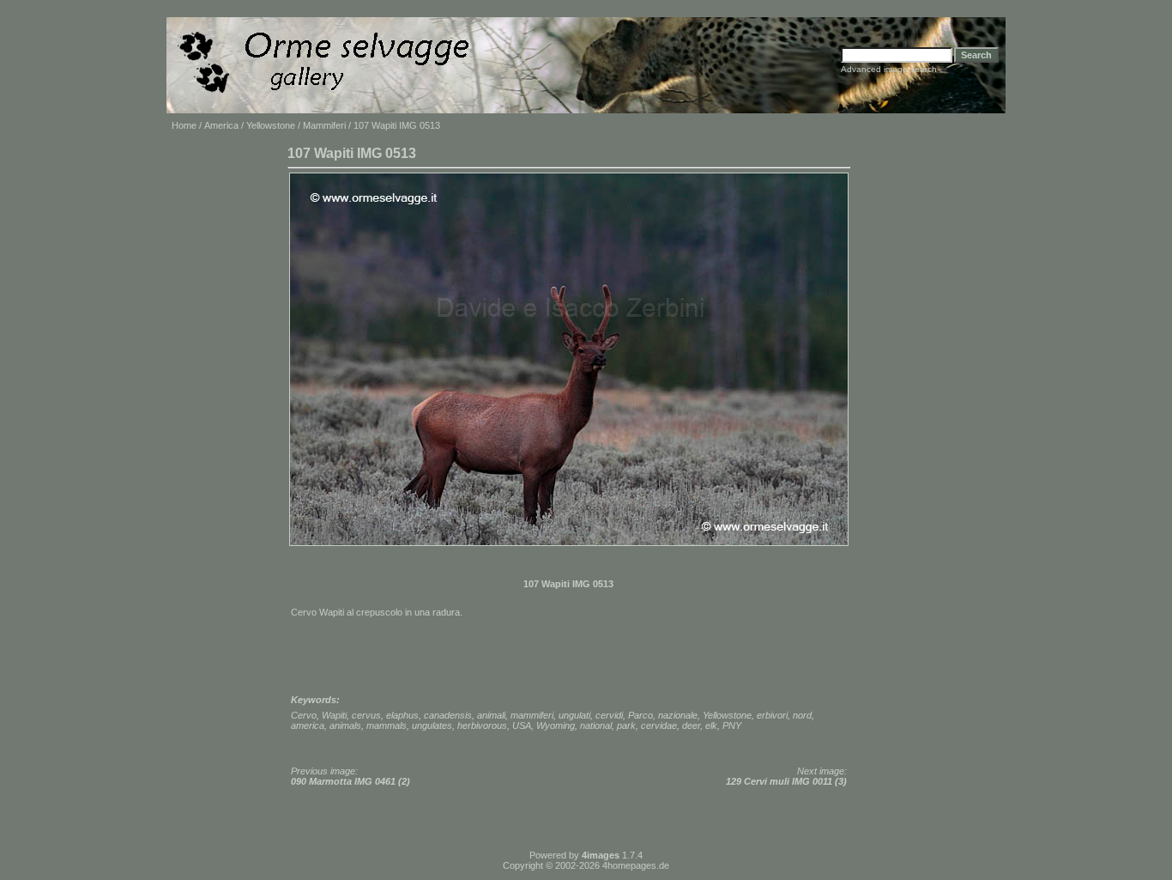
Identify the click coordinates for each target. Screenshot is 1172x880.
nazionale (678, 715)
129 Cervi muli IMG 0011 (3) (786, 781)
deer (691, 725)
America (221, 125)
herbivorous (482, 725)
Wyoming (555, 725)
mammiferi (531, 715)
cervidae (659, 725)
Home (184, 125)
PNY (731, 725)
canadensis (448, 715)
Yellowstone (270, 125)
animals (345, 725)
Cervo (304, 715)
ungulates (432, 725)
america (307, 725)
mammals (386, 725)
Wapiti (334, 715)
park (626, 725)
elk (711, 725)
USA (521, 725)
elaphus (402, 715)
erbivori (772, 715)
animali (491, 715)
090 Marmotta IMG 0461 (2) (350, 781)
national (596, 725)
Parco (640, 715)
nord (802, 715)
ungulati (574, 715)
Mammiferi (324, 125)
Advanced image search (889, 69)
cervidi (609, 715)
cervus (366, 715)
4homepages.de (635, 865)
